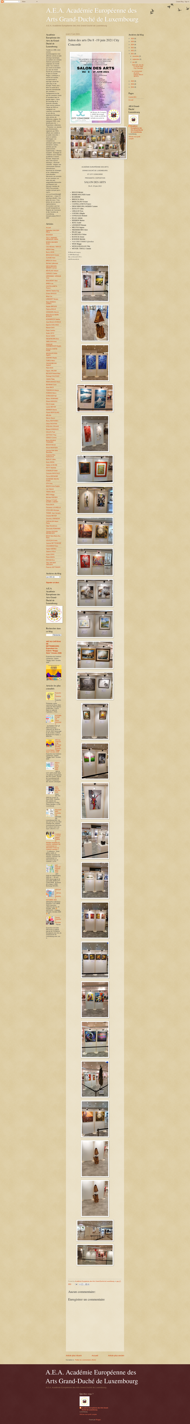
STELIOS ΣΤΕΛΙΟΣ (52, 426)
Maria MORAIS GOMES (51, 302)
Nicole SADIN (50, 336)
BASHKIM (49, 235)
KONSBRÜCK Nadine (53, 319)
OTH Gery (49, 483)
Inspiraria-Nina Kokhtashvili (50, 455)
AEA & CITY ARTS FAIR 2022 (57, 766)
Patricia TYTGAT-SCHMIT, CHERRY (52, 501)
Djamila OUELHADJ (52, 325)
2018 (132, 87)
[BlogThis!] (82, 1284)
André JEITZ (50, 333)
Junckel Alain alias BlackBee (52, 451)
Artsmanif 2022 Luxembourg (58, 812)
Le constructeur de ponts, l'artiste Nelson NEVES (137, 73)
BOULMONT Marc (52, 281)
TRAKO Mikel (50, 492)
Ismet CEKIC (50, 554)
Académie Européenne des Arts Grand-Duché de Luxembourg (137, 129)
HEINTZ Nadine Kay (52, 291)
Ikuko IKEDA (50, 462)
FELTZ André (50, 404)
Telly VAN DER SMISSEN (51, 563)
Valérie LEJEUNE (51, 465)
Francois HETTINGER (53, 567)
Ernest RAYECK (51, 293)
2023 (132, 47)
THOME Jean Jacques (53, 513)
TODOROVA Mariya (52, 390)
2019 (132, 84)
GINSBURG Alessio (52, 312)
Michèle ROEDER (52, 497)
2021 (132, 54)
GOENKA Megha (51, 358)
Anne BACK (50, 387)
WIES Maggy (50, 494)
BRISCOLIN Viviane (52, 255)
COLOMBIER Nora (52, 546)
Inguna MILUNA (51, 371)
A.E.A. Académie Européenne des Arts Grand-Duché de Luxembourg (92, 14)
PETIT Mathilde (51, 468)
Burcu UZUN (50, 252)
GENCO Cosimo (51, 437)
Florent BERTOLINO (52, 412)
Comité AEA (132, 97)
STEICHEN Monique (52, 510)
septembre (136, 59)
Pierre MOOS (50, 557)
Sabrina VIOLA (51, 551)
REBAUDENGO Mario (53, 382)
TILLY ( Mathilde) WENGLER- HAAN (52, 238)
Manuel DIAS (50, 327)
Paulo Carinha (50, 330)
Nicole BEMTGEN (52, 448)
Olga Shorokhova (51, 526)
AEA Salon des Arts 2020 (57, 789)
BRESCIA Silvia (51, 260)
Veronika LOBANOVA (53, 518)
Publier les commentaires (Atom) (85, 1360)
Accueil (95, 1355)
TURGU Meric (50, 360)
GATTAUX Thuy (51, 435)
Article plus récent (74, 1355)
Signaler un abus (52, 582)
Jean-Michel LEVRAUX (53, 322)
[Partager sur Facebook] (86, 1284)
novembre (135, 56)
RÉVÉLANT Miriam (52, 271)
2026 (132, 38)
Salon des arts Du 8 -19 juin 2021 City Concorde (137, 66)
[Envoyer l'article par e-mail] (76, 1284)
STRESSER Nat (51, 396)
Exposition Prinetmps (58, 695)
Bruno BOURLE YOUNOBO (51, 441)
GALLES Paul (50, 432)
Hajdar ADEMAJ (51, 549)
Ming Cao (49, 296)
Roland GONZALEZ (52, 429)
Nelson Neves (50, 418)
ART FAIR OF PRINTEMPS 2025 (58, 868)
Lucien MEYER (51, 407)
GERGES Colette (51, 273)
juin (133, 62)
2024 (132, 44)
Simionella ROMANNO (53, 528)
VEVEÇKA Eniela (51, 540)
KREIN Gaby (50, 249)
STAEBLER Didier (52, 470)
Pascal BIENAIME (52, 476)
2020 (132, 81)
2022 (132, 50)
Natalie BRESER (51, 306)
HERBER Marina (51, 410)
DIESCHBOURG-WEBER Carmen (51, 267)
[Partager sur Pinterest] (88, 1284)
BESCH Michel (51, 445)
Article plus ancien (116, 1355)
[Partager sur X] (84, 1284)
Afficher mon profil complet (88, 1414)
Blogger (98, 1419)
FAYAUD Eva (50, 560)
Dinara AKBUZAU (51, 401)
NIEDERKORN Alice (52, 339)
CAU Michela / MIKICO (53, 247)
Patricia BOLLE (51, 309)
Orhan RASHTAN (51, 424)
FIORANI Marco (51, 393)
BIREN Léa (49, 283)
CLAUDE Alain (50, 258)
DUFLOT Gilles (51, 459)
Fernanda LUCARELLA (53, 507)
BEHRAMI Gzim (51, 384)
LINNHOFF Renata (52, 299)
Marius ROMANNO (52, 398)
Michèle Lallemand (52, 263)
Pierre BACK (50, 504)
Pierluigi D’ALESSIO (52, 376)
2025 (132, 41)
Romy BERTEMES (52, 421)
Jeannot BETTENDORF (53, 543)
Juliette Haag (50, 379)
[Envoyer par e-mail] (80, 1284)
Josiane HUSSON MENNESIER (52, 532)
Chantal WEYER (51, 516)
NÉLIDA (48, 415)
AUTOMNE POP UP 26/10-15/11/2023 (58, 720)
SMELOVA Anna (51, 341)
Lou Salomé (50, 489)
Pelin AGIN (49, 368)
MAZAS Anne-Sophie (53, 486)
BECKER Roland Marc (53, 373)
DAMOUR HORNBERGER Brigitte (53, 345)
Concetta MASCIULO (53, 473)
